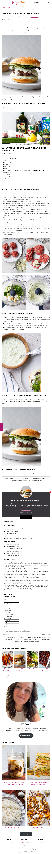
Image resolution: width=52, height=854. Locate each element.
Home (3, 7)
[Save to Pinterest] (1, 427)
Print (26, 517)
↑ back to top (26, 834)
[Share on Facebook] (1, 424)
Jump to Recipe (8, 24)
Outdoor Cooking (11, 7)
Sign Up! (22, 842)
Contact (42, 842)
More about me (25, 735)
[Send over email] (1, 429)
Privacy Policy (10, 842)
